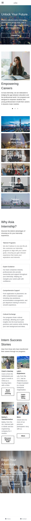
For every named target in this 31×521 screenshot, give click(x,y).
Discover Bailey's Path (7, 440)
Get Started (15, 484)
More (23, 436)
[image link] (15, 2)
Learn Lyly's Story (23, 396)
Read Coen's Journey (8, 391)
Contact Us (15, 35)
